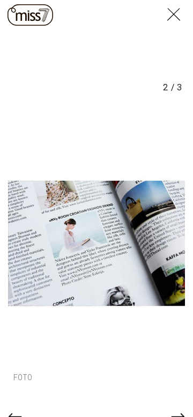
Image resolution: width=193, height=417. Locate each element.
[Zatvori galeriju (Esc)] (180, 6)
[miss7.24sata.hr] (30, 15)
